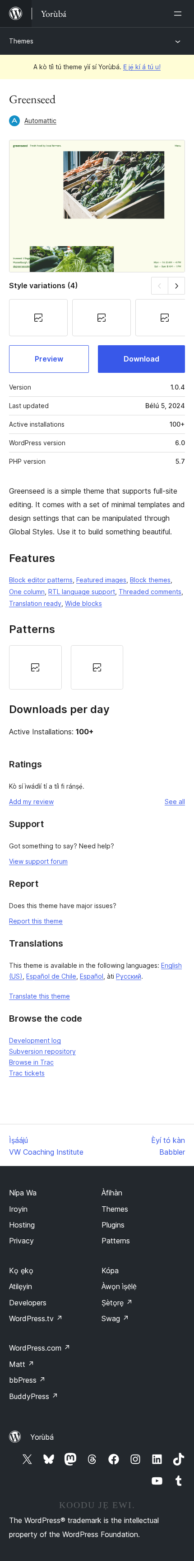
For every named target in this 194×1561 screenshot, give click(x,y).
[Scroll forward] (176, 286)
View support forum (38, 861)
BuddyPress (33, 1396)
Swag (115, 1318)
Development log (35, 1040)
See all (175, 801)
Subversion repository (42, 1051)
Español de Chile (51, 976)
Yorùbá (42, 1437)
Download (141, 358)
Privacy (21, 1240)
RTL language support (81, 591)
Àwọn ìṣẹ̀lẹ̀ (119, 1286)
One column (27, 591)
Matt (21, 1364)
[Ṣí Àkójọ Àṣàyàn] (179, 13)
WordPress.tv (36, 1318)
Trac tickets (27, 1073)
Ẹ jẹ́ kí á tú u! (142, 67)
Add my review (31, 801)
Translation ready (35, 603)
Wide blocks (83, 603)
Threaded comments (150, 591)
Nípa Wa (23, 1192)
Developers (27, 1302)
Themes (21, 41)
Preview (49, 358)
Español (91, 976)
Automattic (40, 120)
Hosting (22, 1224)
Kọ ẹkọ (21, 1270)
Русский (128, 976)
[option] (35, 667)
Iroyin (18, 1209)
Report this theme (36, 921)
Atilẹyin (20, 1286)
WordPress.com (39, 1347)
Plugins (113, 1224)
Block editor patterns (41, 580)
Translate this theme (39, 996)
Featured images (101, 580)
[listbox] (97, 667)
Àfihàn (112, 1192)
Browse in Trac (31, 1062)
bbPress (27, 1380)
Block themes (150, 580)
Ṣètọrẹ (117, 1302)
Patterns (116, 1240)
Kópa (110, 1270)
